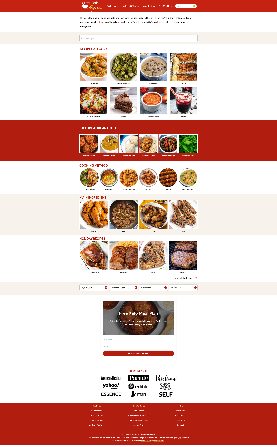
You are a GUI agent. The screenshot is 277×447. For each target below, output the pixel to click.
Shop (153, 6)
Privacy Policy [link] (159, 440)
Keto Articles (138, 410)
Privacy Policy (180, 415)
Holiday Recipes (96, 420)
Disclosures (181, 420)
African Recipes (96, 415)
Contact (180, 425)
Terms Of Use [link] (146, 440)
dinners (102, 22)
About (146, 6)
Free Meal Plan (165, 6)
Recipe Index (96, 410)
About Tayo (180, 410)
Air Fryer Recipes (96, 425)
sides (138, 22)
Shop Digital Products (138, 420)
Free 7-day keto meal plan (138, 415)
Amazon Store (138, 425)
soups (121, 22)
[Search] (193, 38)
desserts (160, 22)
